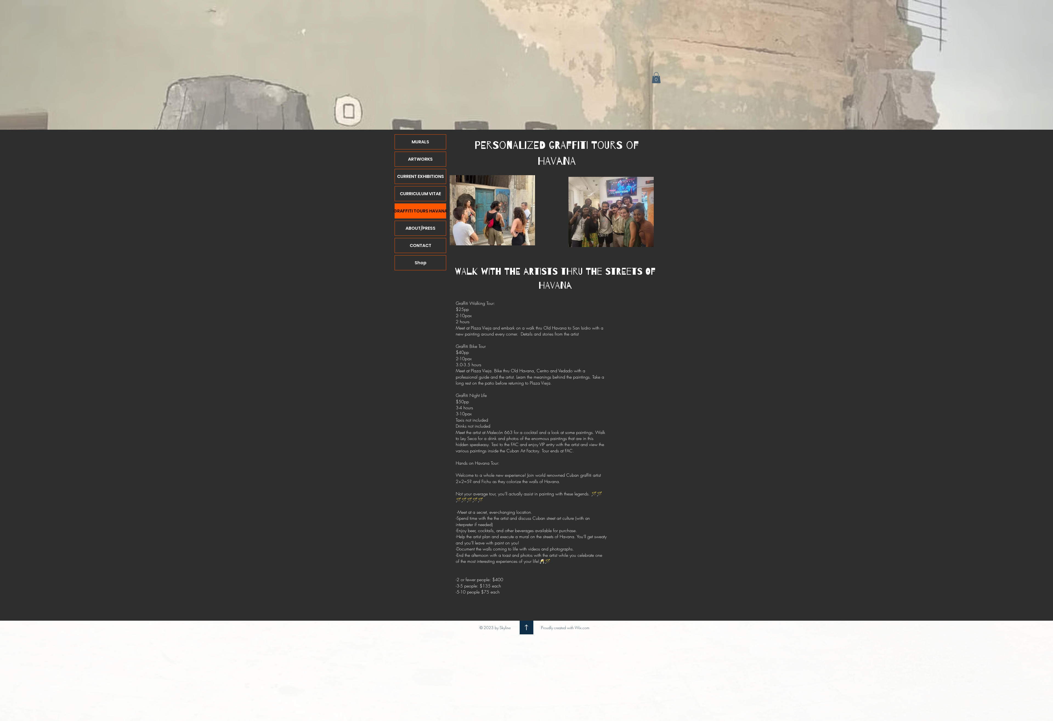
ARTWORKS (420, 159)
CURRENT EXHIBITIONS (420, 176)
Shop (420, 263)
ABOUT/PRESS (420, 228)
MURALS (420, 142)
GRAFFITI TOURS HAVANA (420, 211)
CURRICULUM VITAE (420, 194)
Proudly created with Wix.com (565, 627)
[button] (656, 77)
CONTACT (420, 245)
